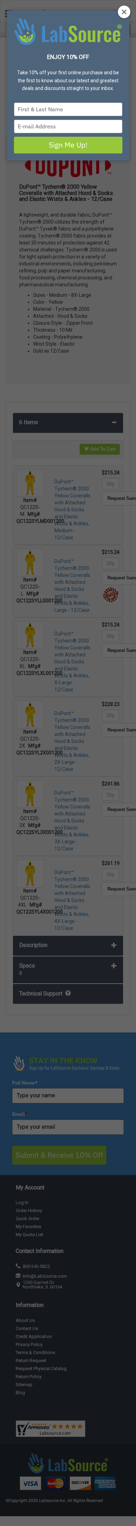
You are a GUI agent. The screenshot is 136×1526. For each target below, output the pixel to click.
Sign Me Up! (68, 145)
